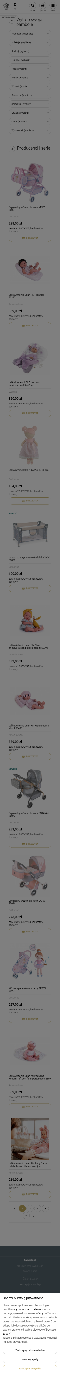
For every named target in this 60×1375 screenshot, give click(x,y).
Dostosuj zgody (30, 1359)
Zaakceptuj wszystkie (30, 1368)
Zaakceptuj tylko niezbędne (30, 1350)
